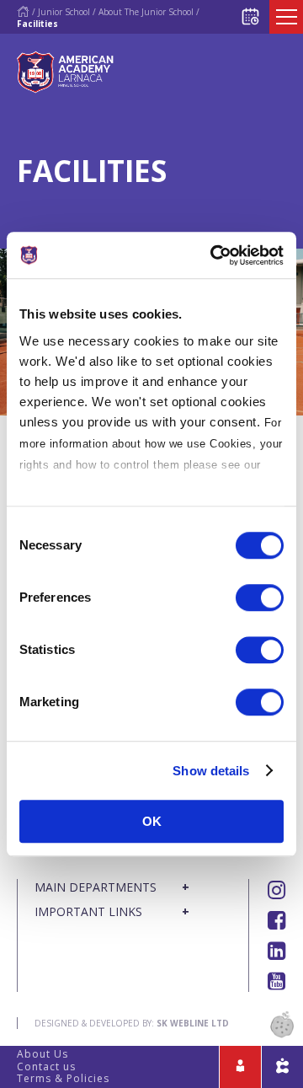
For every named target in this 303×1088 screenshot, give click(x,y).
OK (152, 821)
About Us (42, 1054)
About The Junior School (146, 12)
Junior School (64, 12)
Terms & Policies (63, 1078)
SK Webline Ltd (193, 1023)
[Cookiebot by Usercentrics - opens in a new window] (214, 255)
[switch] (260, 597)
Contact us (46, 1066)
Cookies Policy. (63, 486)
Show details (211, 771)
